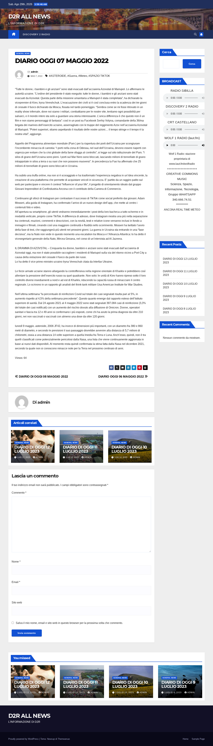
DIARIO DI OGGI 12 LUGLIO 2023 (32, 449)
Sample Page (198, 739)
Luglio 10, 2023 (124, 692)
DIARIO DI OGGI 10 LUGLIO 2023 (129, 449)
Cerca (166, 52)
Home (185, 739)
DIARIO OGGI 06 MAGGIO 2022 (121, 376)
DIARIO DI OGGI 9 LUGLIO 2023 (178, 684)
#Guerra (72, 75)
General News (23, 53)
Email (16, 582)
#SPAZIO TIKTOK (99, 75)
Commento (19, 492)
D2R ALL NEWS (29, 16)
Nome (16, 561)
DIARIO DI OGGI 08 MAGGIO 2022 (43, 376)
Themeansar (64, 739)
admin (34, 71)
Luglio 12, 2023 (26, 692)
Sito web (17, 602)
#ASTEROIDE (57, 75)
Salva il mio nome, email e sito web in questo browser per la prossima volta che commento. (69, 623)
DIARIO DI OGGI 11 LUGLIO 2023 (80, 449)
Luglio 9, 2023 (173, 692)
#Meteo (82, 75)
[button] (195, 34)
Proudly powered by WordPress (23, 739)
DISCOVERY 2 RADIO (36, 34)
